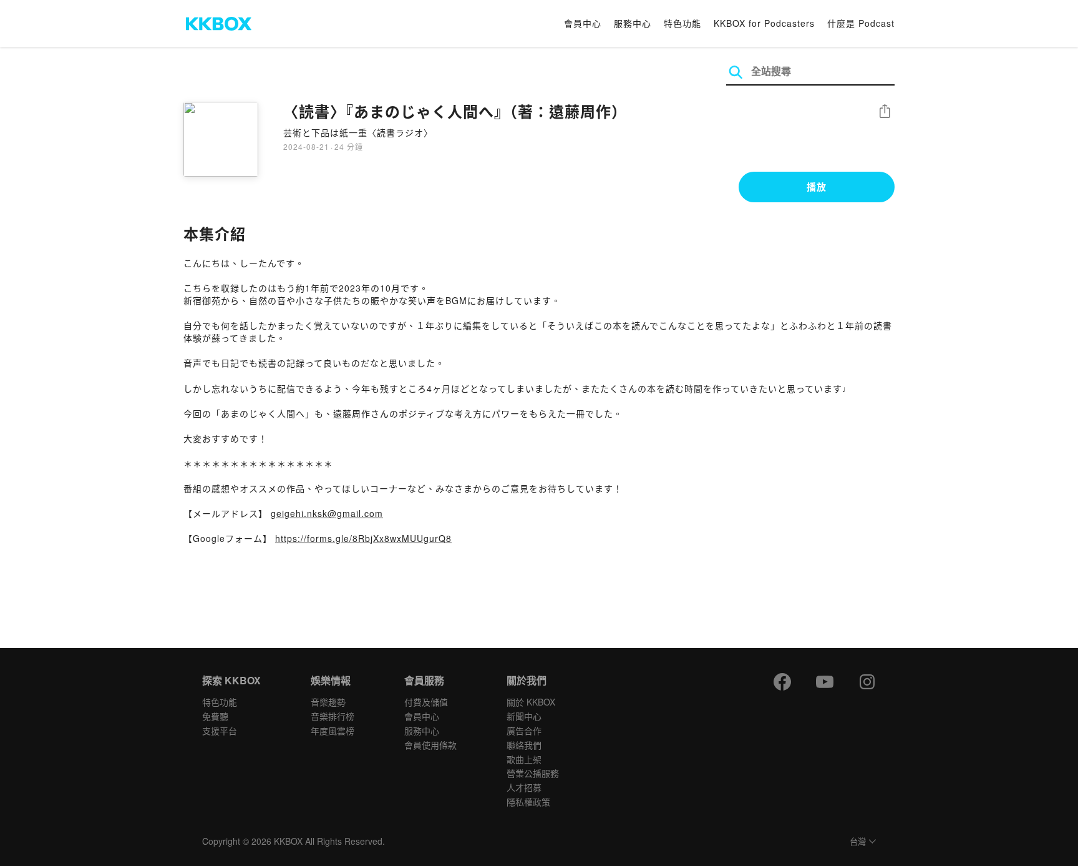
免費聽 (215, 716)
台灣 (858, 842)
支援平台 (219, 730)
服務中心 (632, 23)
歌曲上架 (524, 759)
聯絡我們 (524, 745)
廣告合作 (524, 730)
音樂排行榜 (332, 716)
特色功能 (682, 23)
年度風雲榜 (332, 730)
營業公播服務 (533, 773)
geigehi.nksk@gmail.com (327, 513)
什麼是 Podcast (861, 23)
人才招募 (524, 787)
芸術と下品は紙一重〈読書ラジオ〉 (358, 132)
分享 (884, 112)
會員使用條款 (430, 745)
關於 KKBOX (531, 702)
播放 (817, 187)
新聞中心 (524, 716)
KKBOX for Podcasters (764, 23)
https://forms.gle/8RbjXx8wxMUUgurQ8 (363, 538)
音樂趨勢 (328, 702)
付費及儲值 (426, 702)
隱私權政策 (528, 801)
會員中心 (582, 23)
